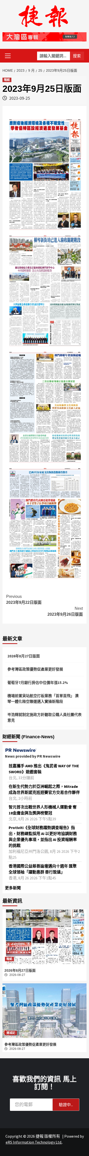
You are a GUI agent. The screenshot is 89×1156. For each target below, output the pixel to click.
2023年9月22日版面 (24, 599)
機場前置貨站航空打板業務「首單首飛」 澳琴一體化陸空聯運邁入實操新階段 (43, 698)
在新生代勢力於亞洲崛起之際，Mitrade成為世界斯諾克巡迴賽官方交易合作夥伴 (44, 789)
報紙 (7, 80)
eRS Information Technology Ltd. (34, 1142)
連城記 (10, 1033)
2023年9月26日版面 (65, 611)
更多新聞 (13, 887)
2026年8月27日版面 (23, 656)
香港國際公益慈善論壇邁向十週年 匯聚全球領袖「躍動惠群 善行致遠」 (43, 869)
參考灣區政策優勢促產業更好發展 (35, 669)
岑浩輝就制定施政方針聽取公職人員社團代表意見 (44, 717)
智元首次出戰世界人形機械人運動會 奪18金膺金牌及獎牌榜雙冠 (43, 809)
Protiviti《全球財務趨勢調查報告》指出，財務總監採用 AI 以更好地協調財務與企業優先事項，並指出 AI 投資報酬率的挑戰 (43, 836)
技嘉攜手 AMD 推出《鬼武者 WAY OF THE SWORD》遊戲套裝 (44, 768)
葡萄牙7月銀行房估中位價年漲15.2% (37, 682)
